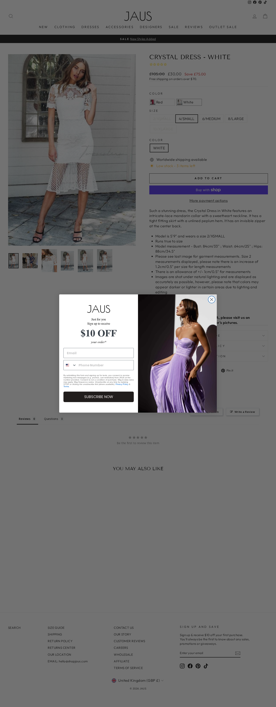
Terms (66, 386)
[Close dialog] (211, 299)
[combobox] (70, 365)
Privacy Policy (122, 384)
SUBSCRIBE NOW (98, 396)
